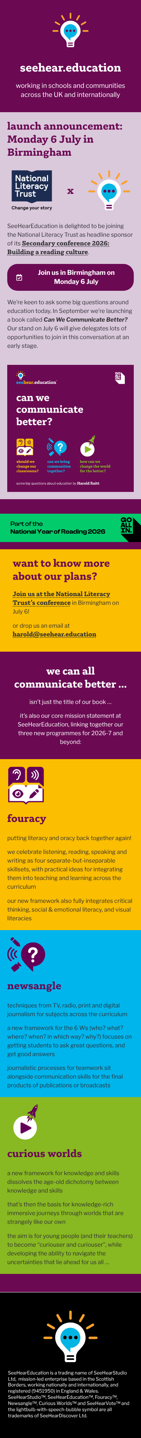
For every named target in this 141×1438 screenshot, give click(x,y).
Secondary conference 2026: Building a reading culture (58, 247)
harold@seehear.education (55, 634)
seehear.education (70, 67)
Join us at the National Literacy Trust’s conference (61, 598)
